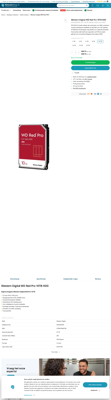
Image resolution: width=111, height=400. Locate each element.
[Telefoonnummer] (92, 5)
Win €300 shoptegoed (89, 1)
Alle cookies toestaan (95, 385)
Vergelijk (76, 72)
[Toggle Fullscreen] (65, 20)
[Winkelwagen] (108, 5)
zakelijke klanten (91, 77)
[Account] (103, 5)
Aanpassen (94, 390)
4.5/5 (104, 1)
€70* (66, 1)
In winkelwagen (90, 62)
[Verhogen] (78, 52)
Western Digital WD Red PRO (40, 15)
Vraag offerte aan (90, 68)
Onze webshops (75, 1)
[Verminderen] (72, 52)
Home (3, 15)
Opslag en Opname (12, 15)
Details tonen (28, 395)
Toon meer (54, 352)
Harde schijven (24, 15)
